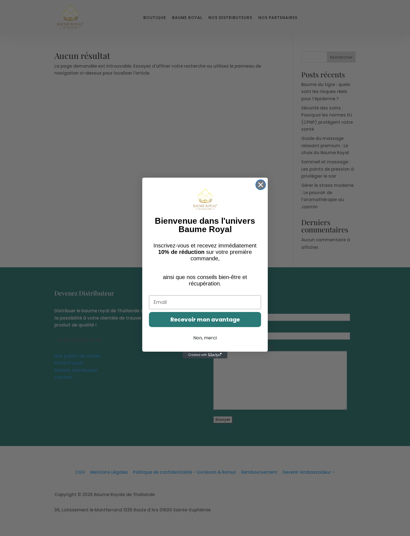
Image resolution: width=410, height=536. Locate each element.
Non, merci (205, 338)
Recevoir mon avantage (205, 319)
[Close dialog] (261, 185)
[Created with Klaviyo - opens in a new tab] (205, 355)
